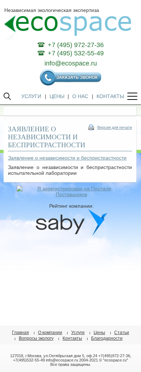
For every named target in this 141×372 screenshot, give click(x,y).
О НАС (80, 96)
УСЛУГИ (31, 96)
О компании (50, 332)
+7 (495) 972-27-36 (76, 45)
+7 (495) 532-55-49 (76, 53)
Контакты (72, 338)
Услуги (78, 332)
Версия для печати (114, 127)
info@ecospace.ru (70, 63)
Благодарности (107, 338)
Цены (99, 332)
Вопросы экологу (36, 338)
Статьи (121, 332)
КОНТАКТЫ (110, 96)
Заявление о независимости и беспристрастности (67, 158)
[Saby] (71, 234)
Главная (20, 332)
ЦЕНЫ (57, 96)
